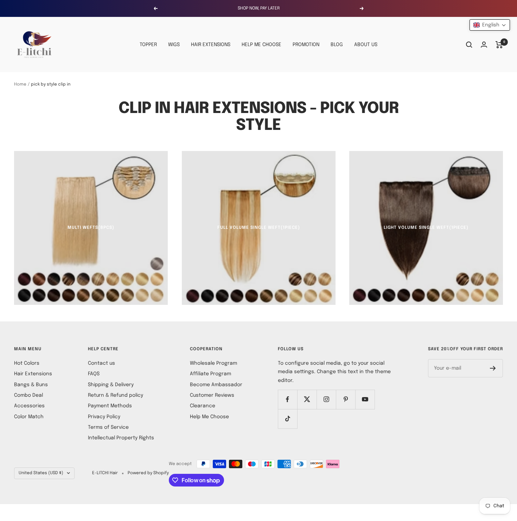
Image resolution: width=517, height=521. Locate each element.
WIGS (174, 44)
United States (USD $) (41, 473)
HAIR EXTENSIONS (210, 44)
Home (20, 84)
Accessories (29, 405)
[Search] (469, 45)
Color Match (29, 416)
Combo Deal (28, 395)
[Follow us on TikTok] (287, 418)
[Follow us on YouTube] (365, 399)
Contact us (101, 363)
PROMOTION (306, 44)
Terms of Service (108, 427)
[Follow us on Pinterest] (345, 399)
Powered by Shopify (148, 473)
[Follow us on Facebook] (287, 399)
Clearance (202, 405)
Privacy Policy (104, 416)
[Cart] (499, 44)
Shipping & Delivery (111, 384)
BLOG (337, 44)
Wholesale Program (213, 363)
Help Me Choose (209, 416)
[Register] (493, 368)
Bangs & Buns (31, 384)
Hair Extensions (33, 373)
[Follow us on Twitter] (307, 399)
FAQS (94, 373)
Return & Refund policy (115, 395)
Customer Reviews (212, 395)
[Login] (484, 45)
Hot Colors (26, 363)
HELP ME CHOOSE (261, 44)
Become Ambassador (216, 384)
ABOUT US (365, 44)
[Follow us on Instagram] (326, 399)
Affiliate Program (210, 373)
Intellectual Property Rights (121, 437)
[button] (490, 25)
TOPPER (148, 44)
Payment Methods (110, 405)
